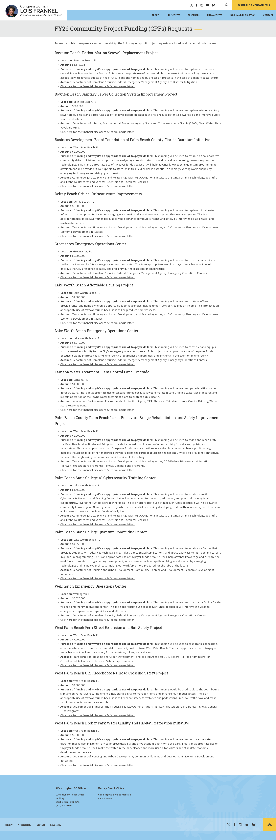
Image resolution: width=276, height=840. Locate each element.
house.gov (55, 824)
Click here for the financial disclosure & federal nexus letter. (97, 86)
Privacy (9, 824)
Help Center (173, 15)
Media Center (214, 15)
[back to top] (269, 824)
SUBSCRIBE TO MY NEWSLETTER (254, 5)
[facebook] (196, 5)
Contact (268, 15)
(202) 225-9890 (64, 805)
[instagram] (201, 5)
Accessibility (24, 824)
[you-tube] (207, 5)
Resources (194, 15)
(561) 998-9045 (110, 794)
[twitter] (191, 5)
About (155, 15)
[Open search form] (226, 5)
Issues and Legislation (242, 15)
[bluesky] (213, 5)
